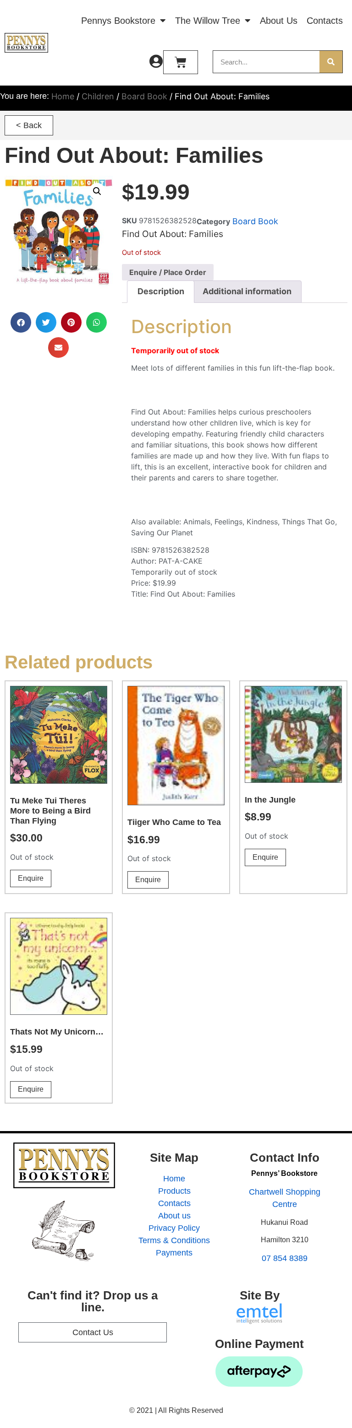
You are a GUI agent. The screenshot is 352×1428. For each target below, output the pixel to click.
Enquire (31, 878)
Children (98, 96)
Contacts (325, 21)
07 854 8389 (285, 1258)
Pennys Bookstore (118, 21)
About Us (278, 21)
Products (174, 1191)
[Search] (330, 62)
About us (174, 1215)
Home (62, 96)
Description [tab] (161, 291)
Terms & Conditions (174, 1240)
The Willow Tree (207, 21)
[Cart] (180, 62)
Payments (174, 1252)
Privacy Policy (174, 1228)
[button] (29, 125)
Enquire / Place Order (167, 272)
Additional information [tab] (247, 291)
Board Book (144, 96)
